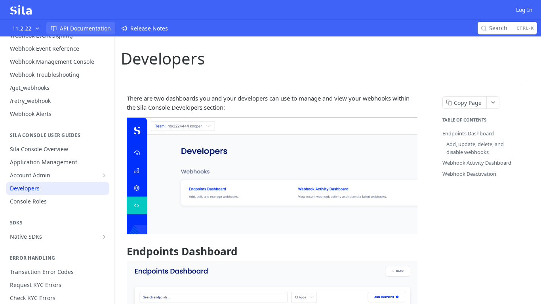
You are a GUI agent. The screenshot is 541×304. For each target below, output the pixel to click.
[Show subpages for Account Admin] (104, 175)
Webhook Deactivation (469, 173)
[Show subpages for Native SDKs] (104, 237)
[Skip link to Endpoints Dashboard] (121, 251)
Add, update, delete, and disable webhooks (475, 148)
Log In (524, 9)
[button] (272, 175)
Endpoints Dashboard (468, 133)
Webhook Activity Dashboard (476, 162)
